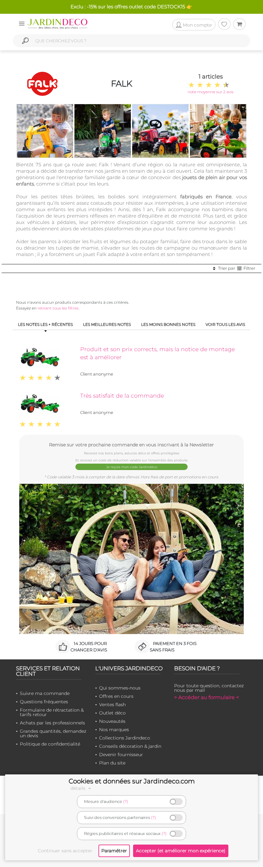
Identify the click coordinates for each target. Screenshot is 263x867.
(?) (125, 801)
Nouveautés (112, 721)
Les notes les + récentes (45, 324)
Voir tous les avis (225, 324)
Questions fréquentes (44, 702)
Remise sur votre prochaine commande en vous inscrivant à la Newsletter (131, 444)
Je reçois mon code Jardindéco (131, 467)
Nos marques (114, 729)
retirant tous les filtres (58, 308)
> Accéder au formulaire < (206, 697)
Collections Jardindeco (124, 738)
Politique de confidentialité (50, 744)
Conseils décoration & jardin (130, 746)
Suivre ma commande (45, 693)
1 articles (211, 76)
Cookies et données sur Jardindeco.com (132, 781)
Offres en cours (116, 696)
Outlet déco (112, 713)
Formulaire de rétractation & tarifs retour (52, 712)
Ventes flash (112, 704)
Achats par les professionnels (52, 723)
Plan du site (112, 763)
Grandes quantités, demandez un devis (53, 733)
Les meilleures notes (107, 324)
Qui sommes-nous (119, 688)
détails (79, 788)
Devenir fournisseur (121, 754)
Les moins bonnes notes (168, 324)
